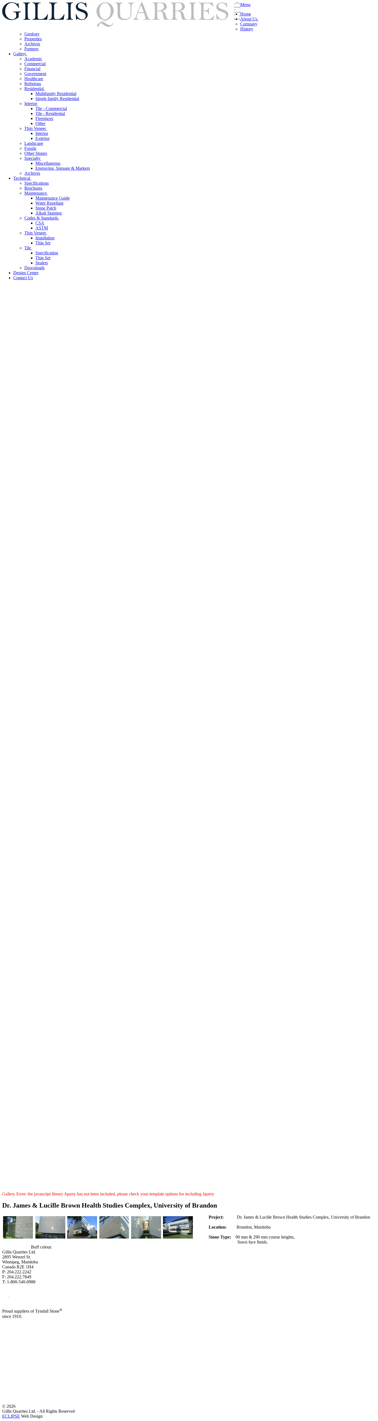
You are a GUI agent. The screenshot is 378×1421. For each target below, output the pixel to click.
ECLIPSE (11, 1416)
